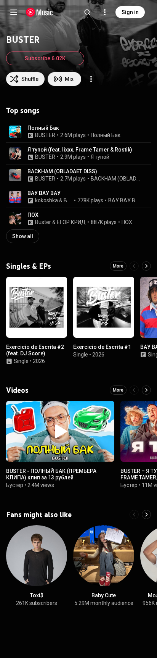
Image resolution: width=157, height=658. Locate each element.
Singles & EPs (28, 266)
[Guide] (13, 12)
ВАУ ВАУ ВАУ (44, 193)
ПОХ (32, 215)
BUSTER (45, 135)
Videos (17, 390)
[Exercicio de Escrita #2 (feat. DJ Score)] (36, 307)
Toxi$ (36, 595)
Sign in (130, 12)
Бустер (14, 485)
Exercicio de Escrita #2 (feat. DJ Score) (35, 350)
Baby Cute (103, 595)
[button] (15, 132)
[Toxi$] (36, 555)
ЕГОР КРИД (71, 222)
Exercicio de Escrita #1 (102, 347)
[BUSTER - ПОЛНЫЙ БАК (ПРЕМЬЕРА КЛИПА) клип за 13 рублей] (60, 431)
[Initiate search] (87, 12)
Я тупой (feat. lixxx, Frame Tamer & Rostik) (79, 150)
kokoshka (46, 200)
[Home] (39, 12)
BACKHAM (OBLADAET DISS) (62, 171)
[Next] (146, 266)
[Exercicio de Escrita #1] (103, 307)
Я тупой (100, 157)
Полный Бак (43, 128)
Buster (43, 222)
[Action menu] (91, 79)
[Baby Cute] (103, 555)
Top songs (23, 110)
